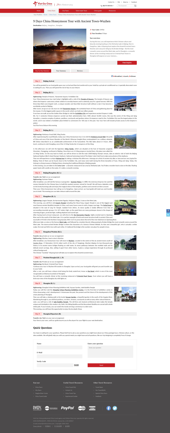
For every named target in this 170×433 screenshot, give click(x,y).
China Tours (51, 10)
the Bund (91, 271)
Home (39, 10)
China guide (98, 10)
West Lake (63, 222)
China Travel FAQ (70, 387)
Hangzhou (51, 25)
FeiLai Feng (107, 205)
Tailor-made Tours (81, 10)
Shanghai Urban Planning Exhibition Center (68, 290)
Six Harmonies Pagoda (82, 215)
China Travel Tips (70, 393)
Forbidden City (80, 113)
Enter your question (95, 344)
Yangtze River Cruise (41, 393)
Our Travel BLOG (101, 390)
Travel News (99, 387)
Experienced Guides (71, 396)
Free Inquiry (127, 63)
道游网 (67, 426)
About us (125, 2)
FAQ (119, 2)
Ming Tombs (69, 149)
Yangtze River (37, 243)
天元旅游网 (58, 426)
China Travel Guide (41, 396)
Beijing (44, 25)
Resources (112, 10)
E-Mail (39, 352)
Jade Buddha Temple (61, 302)
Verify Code (41, 361)
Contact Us (111, 2)
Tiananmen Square (69, 109)
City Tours (65, 10)
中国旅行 (48, 426)
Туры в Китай (37, 426)
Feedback (134, 2)
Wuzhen (71, 241)
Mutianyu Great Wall (98, 137)
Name (39, 344)
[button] (57, 61)
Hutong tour (60, 158)
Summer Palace (76, 182)
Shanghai (59, 25)
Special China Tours (101, 393)
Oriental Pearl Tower (84, 276)
